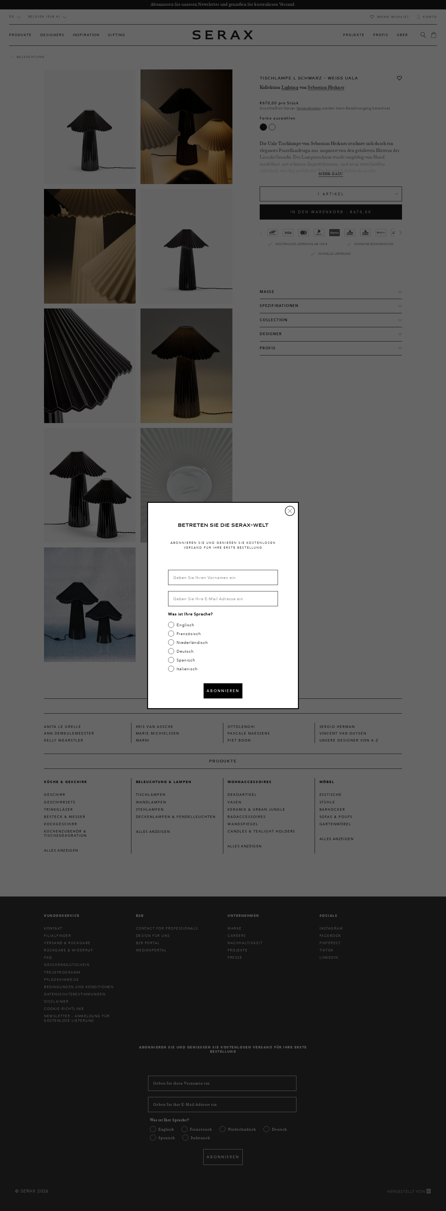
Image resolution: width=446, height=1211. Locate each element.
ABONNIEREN (223, 691)
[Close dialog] (290, 511)
